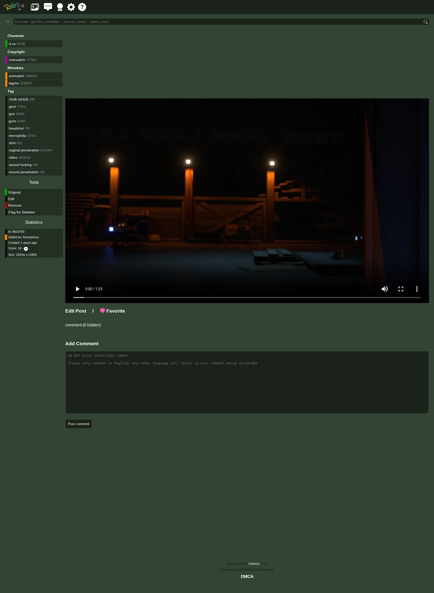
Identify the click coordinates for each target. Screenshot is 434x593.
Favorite (115, 311)
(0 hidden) (91, 325)
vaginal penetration (24, 150)
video (13, 157)
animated (16, 76)
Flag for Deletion (22, 212)
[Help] (82, 10)
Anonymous (31, 237)
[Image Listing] (35, 10)
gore (12, 106)
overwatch (17, 60)
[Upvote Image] (26, 248)
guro (12, 121)
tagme (14, 83)
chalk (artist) (18, 99)
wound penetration (23, 172)
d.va (12, 44)
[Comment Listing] (48, 10)
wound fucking (20, 165)
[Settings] (71, 10)
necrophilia (17, 136)
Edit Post (75, 311)
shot (12, 143)
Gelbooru (254, 563)
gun (12, 114)
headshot (16, 128)
